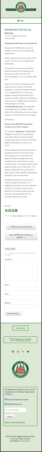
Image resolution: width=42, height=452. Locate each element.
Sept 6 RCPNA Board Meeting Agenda (21, 236)
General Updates (17, 216)
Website (7, 303)
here (16, 58)
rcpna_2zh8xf (10, 38)
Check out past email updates (15, 422)
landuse (34, 216)
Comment (8, 259)
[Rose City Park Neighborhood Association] (21, 7)
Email (7, 294)
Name (7, 285)
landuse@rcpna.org (15, 106)
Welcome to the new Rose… (21, 227)
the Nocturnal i (25, 441)
